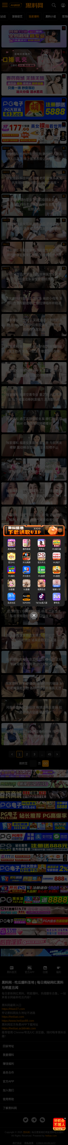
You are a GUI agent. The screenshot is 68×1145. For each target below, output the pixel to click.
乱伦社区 (11, 603)
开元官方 (26, 576)
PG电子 (56, 562)
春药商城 (26, 549)
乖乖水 (41, 549)
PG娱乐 (11, 576)
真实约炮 (11, 549)
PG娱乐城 (56, 549)
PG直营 (41, 576)
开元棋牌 (26, 562)
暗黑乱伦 (41, 589)
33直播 (11, 589)
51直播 (26, 589)
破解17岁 (57, 589)
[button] (56, 1129)
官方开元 (41, 562)
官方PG (11, 562)
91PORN (26, 603)
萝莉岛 (56, 603)
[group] (59, 1124)
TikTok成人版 (41, 603)
